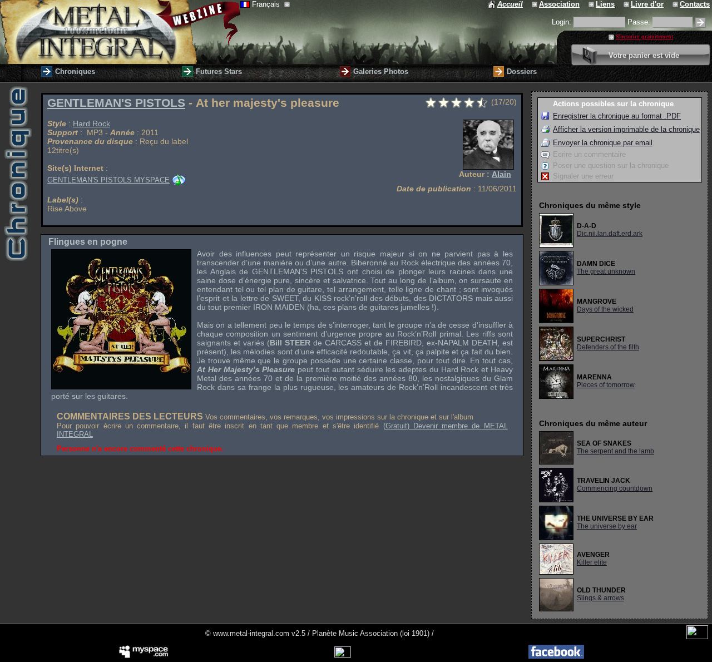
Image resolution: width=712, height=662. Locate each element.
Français (267, 4)
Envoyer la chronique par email (602, 143)
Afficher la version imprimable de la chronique (626, 129)
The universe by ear (607, 526)
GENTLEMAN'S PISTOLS (116, 103)
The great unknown (606, 271)
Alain (501, 174)
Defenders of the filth (608, 347)
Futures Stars (219, 71)
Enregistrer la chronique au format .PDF (617, 116)
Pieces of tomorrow (606, 385)
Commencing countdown (614, 488)
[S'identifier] (700, 22)
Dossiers (522, 71)
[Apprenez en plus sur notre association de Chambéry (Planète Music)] (535, 4)
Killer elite (592, 562)
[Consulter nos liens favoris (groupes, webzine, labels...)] (592, 4)
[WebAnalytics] (697, 637)
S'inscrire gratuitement (644, 36)
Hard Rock (91, 123)
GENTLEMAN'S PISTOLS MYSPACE (108, 180)
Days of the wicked (605, 309)
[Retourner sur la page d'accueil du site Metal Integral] (120, 32)
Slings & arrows (600, 598)
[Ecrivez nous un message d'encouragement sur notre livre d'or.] (627, 4)
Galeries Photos (380, 71)
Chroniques (75, 71)
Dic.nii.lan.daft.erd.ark (609, 234)
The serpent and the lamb (615, 451)
